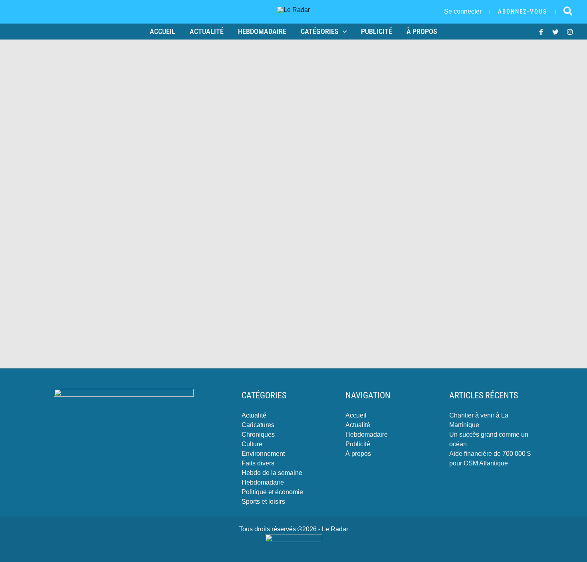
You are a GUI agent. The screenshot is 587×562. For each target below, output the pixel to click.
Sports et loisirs (263, 501)
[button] (522, 12)
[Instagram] (570, 32)
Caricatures (258, 425)
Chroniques (258, 434)
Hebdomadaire (262, 31)
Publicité (376, 31)
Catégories (320, 31)
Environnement (263, 453)
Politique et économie (272, 492)
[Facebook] (541, 32)
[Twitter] (555, 32)
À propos (422, 31)
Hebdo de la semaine (272, 472)
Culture (252, 444)
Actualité (207, 31)
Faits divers (258, 463)
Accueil (162, 31)
